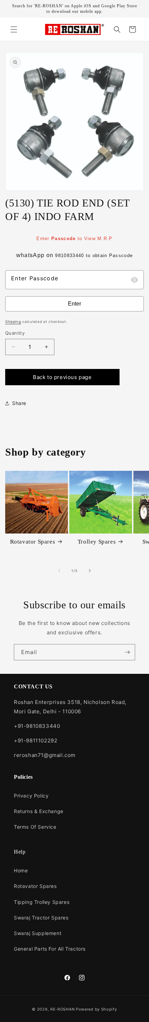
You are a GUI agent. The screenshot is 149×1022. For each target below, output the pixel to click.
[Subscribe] (127, 652)
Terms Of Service (35, 827)
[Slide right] (89, 570)
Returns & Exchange (38, 811)
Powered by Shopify (96, 1009)
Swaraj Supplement (37, 933)
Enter (74, 304)
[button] (13, 29)
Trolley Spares (97, 541)
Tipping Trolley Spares (41, 902)
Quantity (15, 333)
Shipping (13, 321)
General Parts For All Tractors (50, 949)
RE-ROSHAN (62, 1009)
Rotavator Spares (32, 541)
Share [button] (19, 403)
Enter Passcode (34, 278)
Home (21, 870)
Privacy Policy (31, 796)
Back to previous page (62, 377)
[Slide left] (59, 570)
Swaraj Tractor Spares (41, 917)
